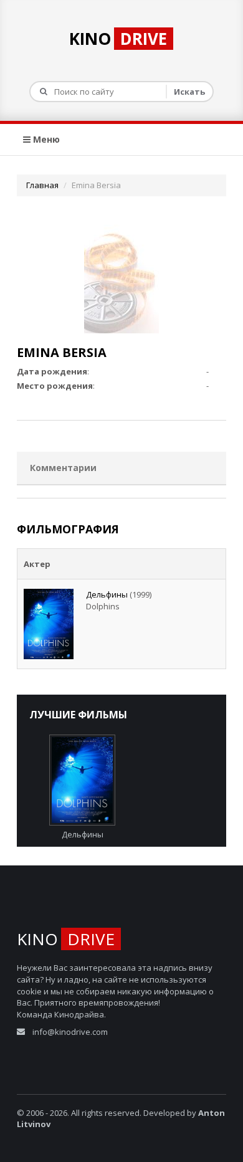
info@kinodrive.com (70, 1031)
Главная (42, 185)
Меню (45, 139)
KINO (118, 38)
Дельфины (107, 594)
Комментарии (63, 468)
